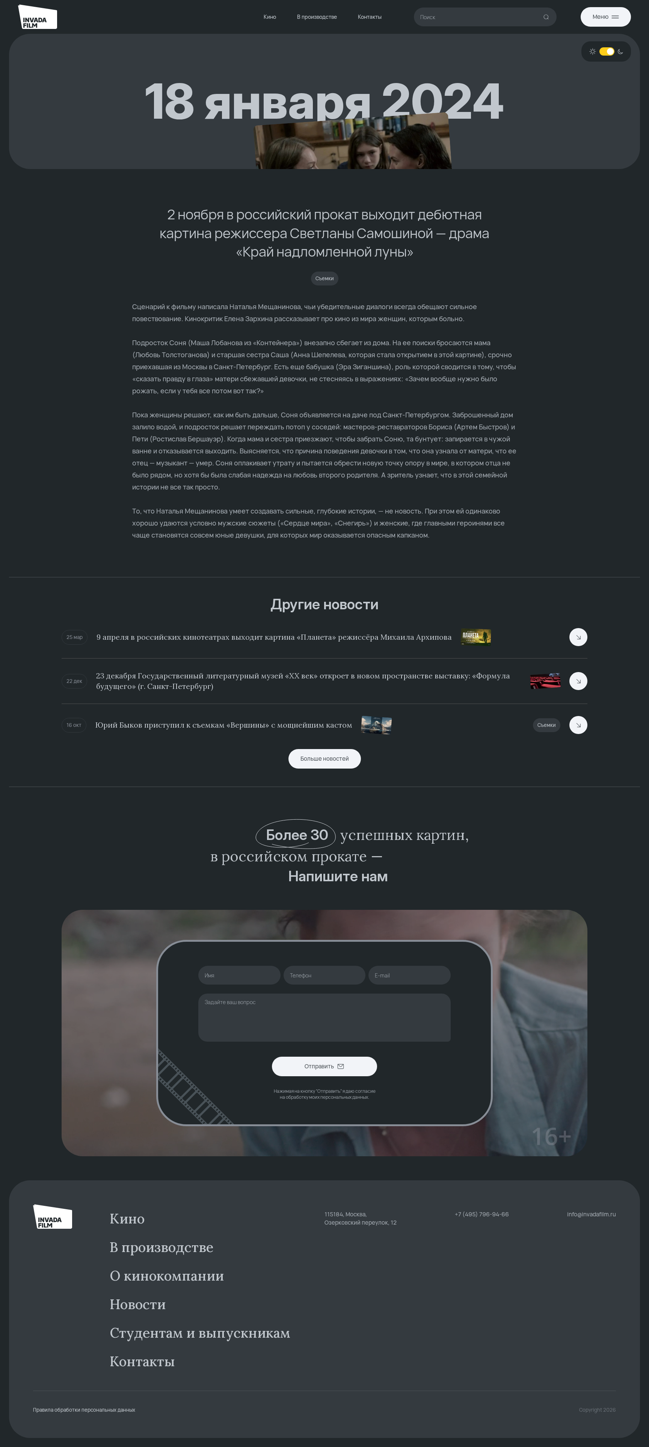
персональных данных (344, 1097)
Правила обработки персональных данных (84, 1409)
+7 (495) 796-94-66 (482, 1214)
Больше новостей (324, 759)
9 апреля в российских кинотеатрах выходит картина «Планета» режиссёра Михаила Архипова (274, 637)
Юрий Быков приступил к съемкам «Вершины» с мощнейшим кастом (223, 725)
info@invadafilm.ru (591, 1214)
